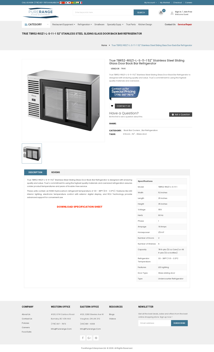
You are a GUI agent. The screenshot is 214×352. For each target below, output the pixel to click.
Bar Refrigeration (150, 130)
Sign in (178, 12)
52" (133, 134)
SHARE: (112, 123)
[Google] (89, 337)
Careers (188, 2)
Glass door (142, 134)
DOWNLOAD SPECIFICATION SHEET (79, 206)
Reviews (55, 172)
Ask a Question (182, 114)
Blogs (111, 314)
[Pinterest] (96, 337)
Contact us (123, 106)
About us (26, 314)
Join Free (187, 12)
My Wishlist (165, 2)
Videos (112, 318)
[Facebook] (82, 337)
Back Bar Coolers (132, 130)
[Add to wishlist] (112, 106)
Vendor (115, 68)
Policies (25, 323)
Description (35, 172)
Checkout (177, 2)
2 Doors (126, 134)
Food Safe (26, 331)
